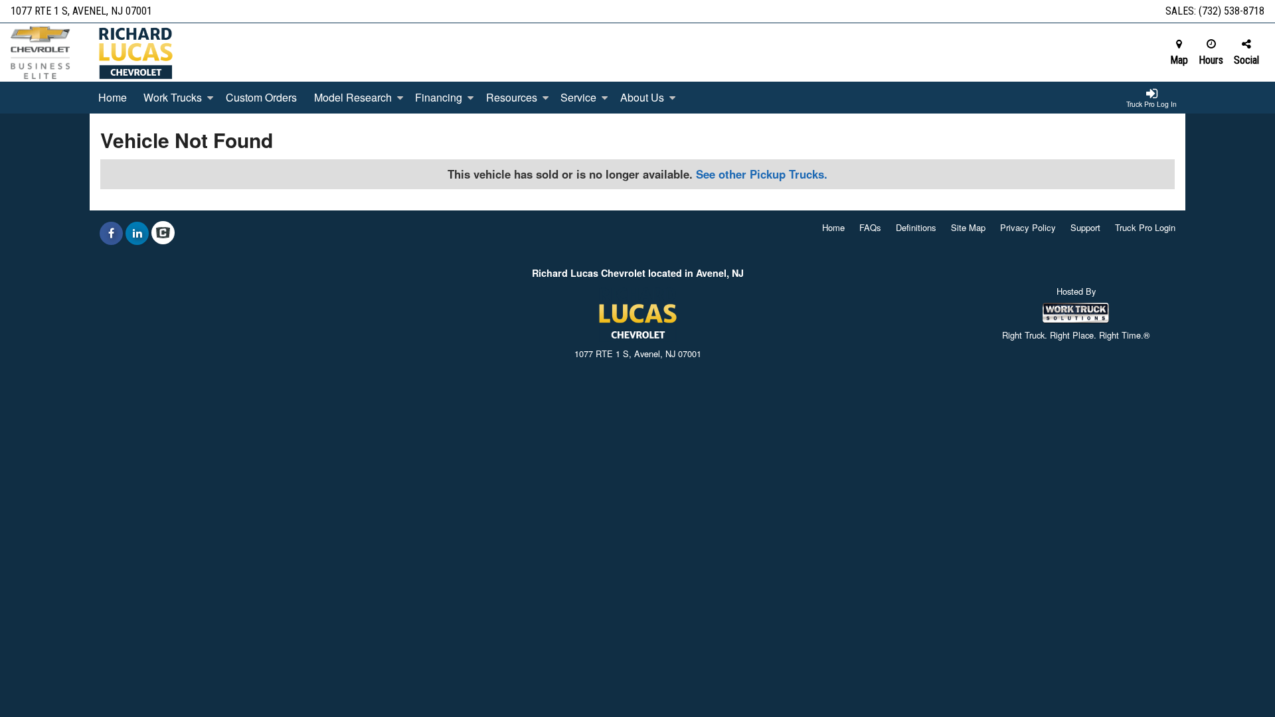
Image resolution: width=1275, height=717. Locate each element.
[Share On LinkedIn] (137, 233)
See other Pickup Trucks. (761, 174)
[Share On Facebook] (111, 233)
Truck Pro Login (1145, 227)
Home (112, 97)
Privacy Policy (1028, 227)
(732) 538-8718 (1231, 11)
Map (1179, 60)
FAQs (870, 227)
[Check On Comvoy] (163, 233)
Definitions (916, 227)
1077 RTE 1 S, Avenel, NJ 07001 (81, 11)
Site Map (968, 227)
